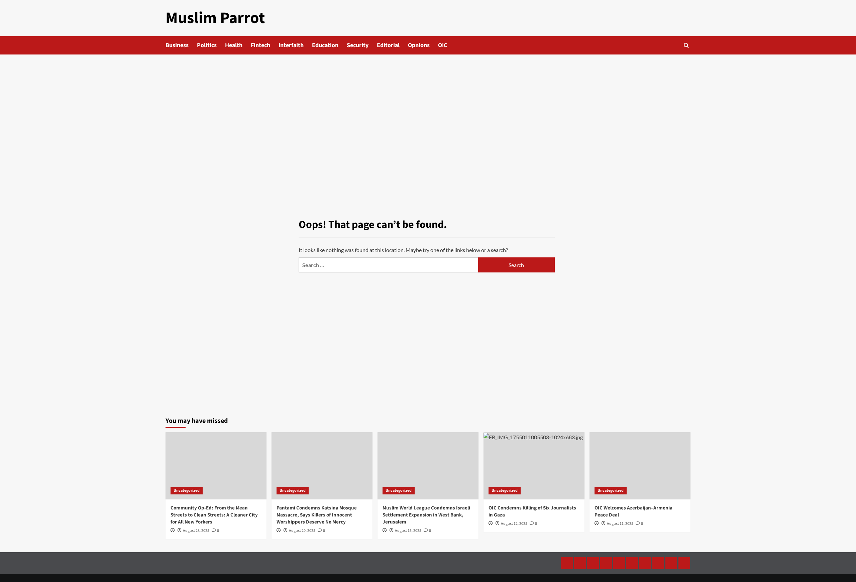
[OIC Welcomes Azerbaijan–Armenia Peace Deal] (640, 465)
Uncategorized (187, 490)
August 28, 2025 (196, 531)
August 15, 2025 (408, 531)
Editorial (388, 45)
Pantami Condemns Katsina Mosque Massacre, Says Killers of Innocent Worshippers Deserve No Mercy (317, 515)
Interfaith (291, 45)
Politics (207, 45)
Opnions (419, 45)
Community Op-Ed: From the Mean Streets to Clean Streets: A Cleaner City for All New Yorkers (214, 515)
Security (357, 45)
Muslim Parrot (215, 18)
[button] (686, 45)
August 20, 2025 (302, 531)
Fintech (260, 45)
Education (325, 45)
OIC (442, 45)
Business (177, 45)
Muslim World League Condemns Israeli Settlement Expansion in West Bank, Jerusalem (426, 515)
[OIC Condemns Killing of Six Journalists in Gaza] (534, 465)
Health (233, 45)
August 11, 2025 (620, 524)
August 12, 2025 (514, 524)
